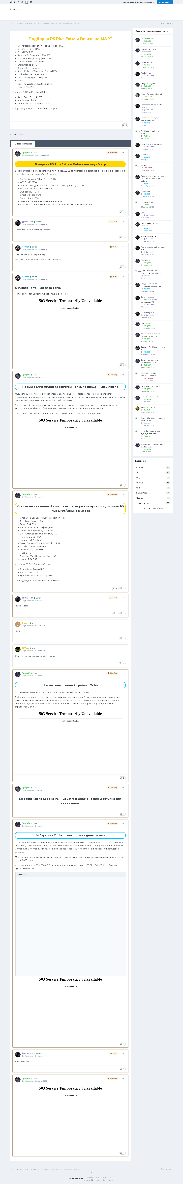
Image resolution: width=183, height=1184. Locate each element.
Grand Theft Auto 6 (148, 39)
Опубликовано (35, 155)
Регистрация (164, 2)
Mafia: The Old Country (150, 397)
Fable (143, 213)
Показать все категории (153, 508)
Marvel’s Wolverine (148, 236)
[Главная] (11, 2)
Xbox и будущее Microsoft (151, 94)
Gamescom (145, 192)
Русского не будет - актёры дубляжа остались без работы (152, 178)
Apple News (146, 73)
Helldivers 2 (145, 323)
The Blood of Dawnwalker (151, 144)
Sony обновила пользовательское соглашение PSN (149, 299)
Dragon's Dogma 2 (148, 84)
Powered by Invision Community (98, 1180)
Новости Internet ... (149, 407)
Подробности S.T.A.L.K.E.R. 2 (152, 386)
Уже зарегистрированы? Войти (138, 2)
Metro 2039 (145, 155)
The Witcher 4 (146, 260)
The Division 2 (146, 62)
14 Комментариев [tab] (23, 144)
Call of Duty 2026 (147, 313)
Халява (144, 165)
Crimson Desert (147, 202)
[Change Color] (26, 2)
